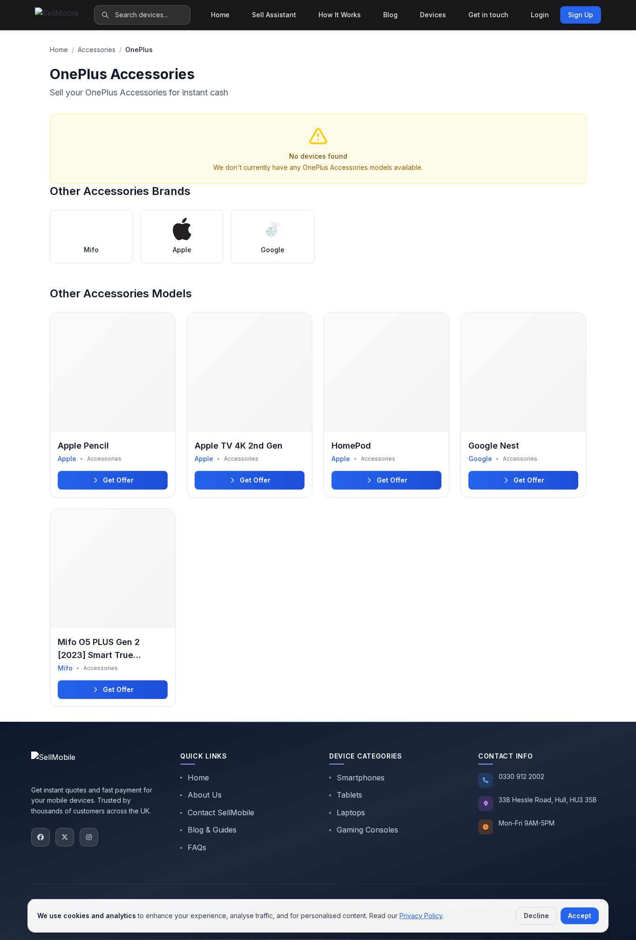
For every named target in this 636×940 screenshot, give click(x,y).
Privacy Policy (420, 916)
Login (540, 15)
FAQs (197, 847)
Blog (390, 15)
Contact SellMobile (221, 812)
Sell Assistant (274, 15)
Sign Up (580, 15)
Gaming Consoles (367, 829)
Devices (433, 15)
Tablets (349, 794)
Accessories (96, 50)
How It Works (339, 15)
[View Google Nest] (523, 405)
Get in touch (488, 15)
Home (220, 15)
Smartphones (361, 777)
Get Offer (118, 480)
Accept (579, 916)
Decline (536, 916)
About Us (205, 794)
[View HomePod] (386, 405)
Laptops (351, 812)
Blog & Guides (212, 829)
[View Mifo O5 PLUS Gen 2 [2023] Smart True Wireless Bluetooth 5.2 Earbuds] (112, 607)
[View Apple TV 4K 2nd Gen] (249, 405)
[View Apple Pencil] (112, 405)
